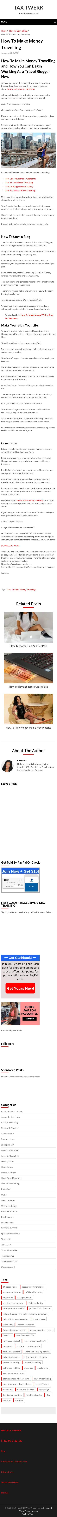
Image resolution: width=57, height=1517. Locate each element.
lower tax (7, 1335)
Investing (5, 1189)
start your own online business (17, 1384)
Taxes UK (5, 1239)
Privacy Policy (7, 1472)
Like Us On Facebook (11, 1430)
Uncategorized (8, 1267)
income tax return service (41, 1330)
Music (4, 1194)
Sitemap (5, 1492)
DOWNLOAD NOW (10, 545)
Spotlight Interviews (10, 1233)
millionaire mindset (11, 1341)
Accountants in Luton (11, 1117)
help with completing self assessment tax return (25, 1314)
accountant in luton (12, 1292)
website (7, 1400)
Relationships (7, 1217)
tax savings (44, 1389)
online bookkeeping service (37, 1351)
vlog (48, 1395)
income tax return (26, 1324)
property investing (32, 1362)
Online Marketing (9, 1206)
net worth (7, 1346)
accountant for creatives (33, 1287)
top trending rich (34, 1395)
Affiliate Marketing (9, 1122)
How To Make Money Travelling (21, 589)
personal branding (11, 1362)
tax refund (8, 1389)
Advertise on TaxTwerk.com (14, 1461)
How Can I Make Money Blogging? (20, 178)
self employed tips (11, 1368)
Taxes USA (6, 1244)
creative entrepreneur (13, 1303)
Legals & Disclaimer (10, 1482)
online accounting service (28, 1346)
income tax (8, 1324)
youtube (19, 1400)
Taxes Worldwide (9, 1250)
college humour (24, 1297)
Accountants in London (12, 1111)
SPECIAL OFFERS (9, 1228)
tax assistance (42, 1384)
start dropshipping (42, 1378)
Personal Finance (9, 1211)
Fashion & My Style (9, 1150)
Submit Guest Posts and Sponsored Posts (20, 1076)
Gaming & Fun (7, 1161)
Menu (4, 22)
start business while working (16, 1378)
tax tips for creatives (12, 1395)
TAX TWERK (28, 7)
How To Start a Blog (18, 31)
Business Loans (8, 1139)
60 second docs (10, 1287)
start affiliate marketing (14, 1373)
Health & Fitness (8, 1172)
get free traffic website (39, 1308)
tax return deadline (25, 1389)
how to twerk (39, 1319)
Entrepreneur (7, 1144)
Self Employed (7, 1222)
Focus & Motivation (10, 1156)
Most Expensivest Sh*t (35, 1341)
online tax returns (11, 1357)
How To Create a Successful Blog (20, 190)
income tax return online (14, 1330)
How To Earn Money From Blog (19, 182)
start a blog (42, 1368)
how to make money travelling (20, 89)
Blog (3, 1451)
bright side (8, 1297)
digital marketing (35, 1303)
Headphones (7, 1167)
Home (4, 31)
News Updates (8, 1200)
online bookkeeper (11, 1351)
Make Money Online (25, 1335)
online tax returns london (35, 1357)
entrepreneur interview (14, 1308)
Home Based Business (11, 1178)
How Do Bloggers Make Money (19, 186)
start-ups (28, 1368)
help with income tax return (15, 1319)
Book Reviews (7, 1133)
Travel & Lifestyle (9, 1261)
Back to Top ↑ (28, 1514)
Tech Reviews (7, 1256)
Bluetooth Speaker (9, 1128)
